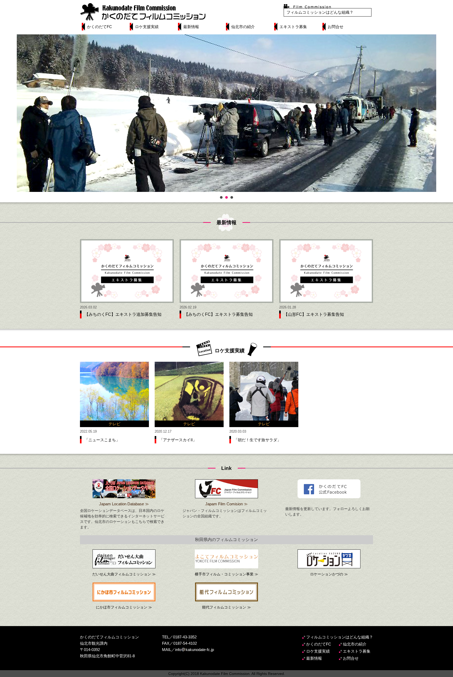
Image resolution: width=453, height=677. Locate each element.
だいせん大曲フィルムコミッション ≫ (124, 574)
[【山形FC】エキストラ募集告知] (326, 271)
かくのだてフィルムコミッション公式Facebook (329, 488)
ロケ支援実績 (147, 26)
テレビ (114, 424)
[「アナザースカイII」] (189, 394)
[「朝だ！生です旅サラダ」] (263, 394)
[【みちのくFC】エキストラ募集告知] (226, 271)
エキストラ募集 (293, 26)
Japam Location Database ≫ (124, 504)
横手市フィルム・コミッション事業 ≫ (226, 574)
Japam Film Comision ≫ (226, 504)
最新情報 (191, 26)
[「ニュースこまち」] (114, 394)
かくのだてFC (99, 26)
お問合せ (335, 26)
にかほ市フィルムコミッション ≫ (124, 607)
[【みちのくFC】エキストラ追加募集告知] (127, 271)
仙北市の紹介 (243, 26)
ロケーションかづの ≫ (329, 574)
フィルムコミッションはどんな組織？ (320, 12)
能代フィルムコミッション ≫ (226, 607)
